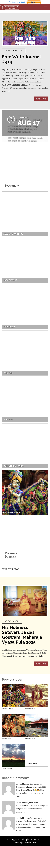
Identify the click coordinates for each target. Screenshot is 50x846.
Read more (41, 99)
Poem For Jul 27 (30, 738)
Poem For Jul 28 (7, 738)
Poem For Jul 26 (7, 768)
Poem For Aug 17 (7, 708)
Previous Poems (11, 555)
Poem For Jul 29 (30, 708)
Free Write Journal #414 (21, 59)
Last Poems (31, 763)
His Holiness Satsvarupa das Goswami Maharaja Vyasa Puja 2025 (22, 635)
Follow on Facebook (17, 2)
